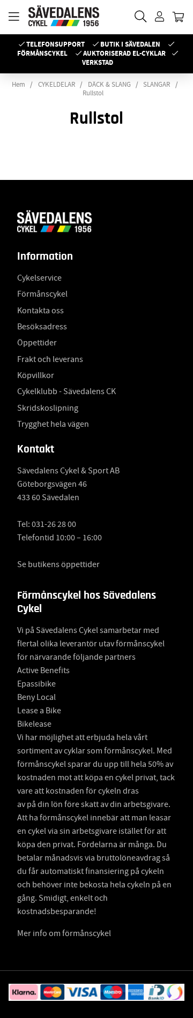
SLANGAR (156, 84)
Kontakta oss (40, 310)
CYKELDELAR (56, 84)
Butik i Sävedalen (130, 44)
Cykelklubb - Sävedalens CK (66, 391)
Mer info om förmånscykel (64, 933)
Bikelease (34, 724)
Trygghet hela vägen (53, 424)
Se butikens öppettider (58, 564)
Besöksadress (42, 326)
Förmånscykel (42, 53)
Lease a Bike (39, 710)
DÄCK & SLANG (109, 84)
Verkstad (97, 62)
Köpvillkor (35, 375)
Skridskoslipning (47, 408)
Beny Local (36, 697)
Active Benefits (43, 670)
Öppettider (37, 342)
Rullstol (93, 93)
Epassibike (36, 683)
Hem (18, 84)
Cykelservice (39, 278)
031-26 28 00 (54, 524)
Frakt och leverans (50, 359)
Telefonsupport (55, 44)
